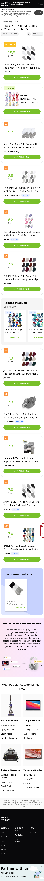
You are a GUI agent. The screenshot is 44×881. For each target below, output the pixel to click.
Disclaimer (5, 854)
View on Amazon (22, 77)
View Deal (15, 337)
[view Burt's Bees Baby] (11, 133)
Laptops (27, 725)
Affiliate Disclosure (9, 34)
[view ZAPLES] (12, 53)
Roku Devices (29, 775)
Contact (4, 837)
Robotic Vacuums (8, 725)
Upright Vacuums (9, 729)
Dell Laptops (28, 738)
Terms (3, 849)
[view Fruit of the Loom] (11, 177)
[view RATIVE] (11, 535)
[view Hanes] (11, 221)
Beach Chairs (6, 786)
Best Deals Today (19, 840)
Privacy (3, 845)
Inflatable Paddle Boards (8, 776)
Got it (38, 12)
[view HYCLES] (12, 99)
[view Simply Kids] (11, 447)
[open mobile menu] (41, 3)
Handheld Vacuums (9, 738)
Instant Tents (7, 782)
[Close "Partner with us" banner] (42, 867)
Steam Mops (6, 733)
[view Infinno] (11, 491)
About (3, 832)
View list (19, 608)
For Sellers (19, 835)
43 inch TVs (28, 783)
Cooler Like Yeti (7, 790)
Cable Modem (29, 733)
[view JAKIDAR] (11, 265)
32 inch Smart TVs (31, 787)
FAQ (2, 841)
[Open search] (38, 4)
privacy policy (14, 16)
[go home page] (5, 4)
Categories (33, 832)
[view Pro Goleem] (11, 403)
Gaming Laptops (30, 729)
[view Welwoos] (15, 320)
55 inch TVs (28, 779)
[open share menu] (29, 34)
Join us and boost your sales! (13, 876)
